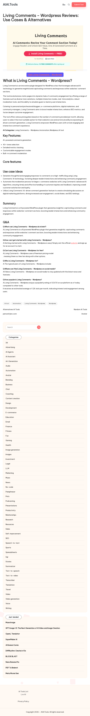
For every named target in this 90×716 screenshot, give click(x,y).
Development (11, 408)
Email (8, 422)
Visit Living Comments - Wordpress (45, 74)
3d (7, 343)
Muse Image (10, 622)
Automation (17, 303)
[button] (79, 4)
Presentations (11, 506)
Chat (8, 389)
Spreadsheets (11, 552)
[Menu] (63, 4)
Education (10, 417)
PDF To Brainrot (12, 668)
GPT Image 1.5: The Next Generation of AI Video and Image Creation (33, 628)
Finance (9, 426)
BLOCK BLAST (11, 656)
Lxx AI (23, 694)
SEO (7, 538)
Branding (9, 380)
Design (8, 403)
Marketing (10, 473)
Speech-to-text (12, 543)
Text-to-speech (12, 571)
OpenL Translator (13, 634)
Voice (8, 603)
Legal (8, 464)
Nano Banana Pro (12, 662)
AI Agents (10, 352)
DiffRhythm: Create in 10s (16, 651)
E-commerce (11, 412)
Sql (7, 557)
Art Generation (12, 361)
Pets (7, 496)
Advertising (10, 347)
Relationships (11, 515)
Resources (10, 524)
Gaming (9, 440)
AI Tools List (23, 691)
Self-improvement (13, 534)
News (8, 482)
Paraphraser (10, 492)
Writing (8, 608)
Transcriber (10, 580)
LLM (7, 468)
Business (9, 385)
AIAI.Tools (10, 4)
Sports (8, 548)
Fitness (8, 431)
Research (9, 520)
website (74, 243)
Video (8, 594)
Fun (7, 436)
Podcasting (10, 501)
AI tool (6, 303)
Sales (8, 529)
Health (8, 445)
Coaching (9, 394)
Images (8, 454)
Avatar (8, 375)
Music (8, 478)
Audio (8, 366)
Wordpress (52, 303)
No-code (9, 487)
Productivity (10, 510)
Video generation (12, 599)
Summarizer (10, 566)
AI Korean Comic (12, 645)
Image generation (13, 450)
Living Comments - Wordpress (35, 303)
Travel (8, 589)
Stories (8, 562)
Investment (10, 459)
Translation (10, 585)
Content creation (13, 398)
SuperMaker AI (11, 639)
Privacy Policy (23, 701)
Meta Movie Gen (12, 673)
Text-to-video (12, 576)
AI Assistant (10, 357)
